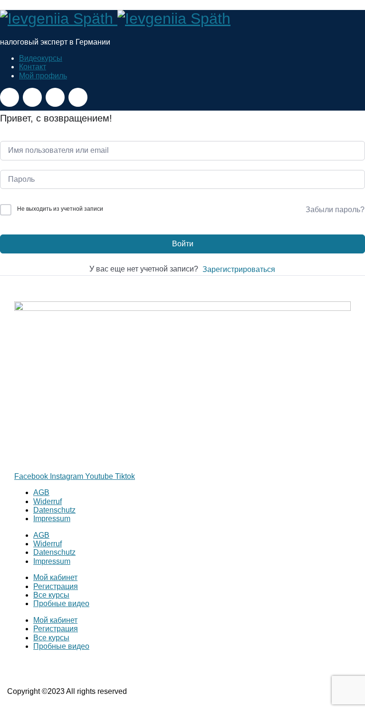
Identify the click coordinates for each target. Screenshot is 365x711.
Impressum (51, 519)
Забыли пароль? (335, 210)
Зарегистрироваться (238, 269)
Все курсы (51, 595)
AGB (41, 492)
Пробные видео (61, 603)
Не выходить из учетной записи (60, 209)
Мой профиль (43, 76)
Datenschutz (54, 510)
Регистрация (55, 586)
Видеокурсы (40, 58)
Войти (182, 244)
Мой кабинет (55, 577)
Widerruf (47, 501)
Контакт (32, 67)
